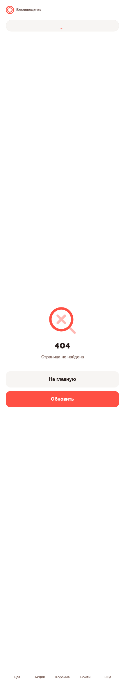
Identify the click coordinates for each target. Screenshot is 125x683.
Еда (17, 677)
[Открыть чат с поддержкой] (114, 10)
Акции (40, 677)
